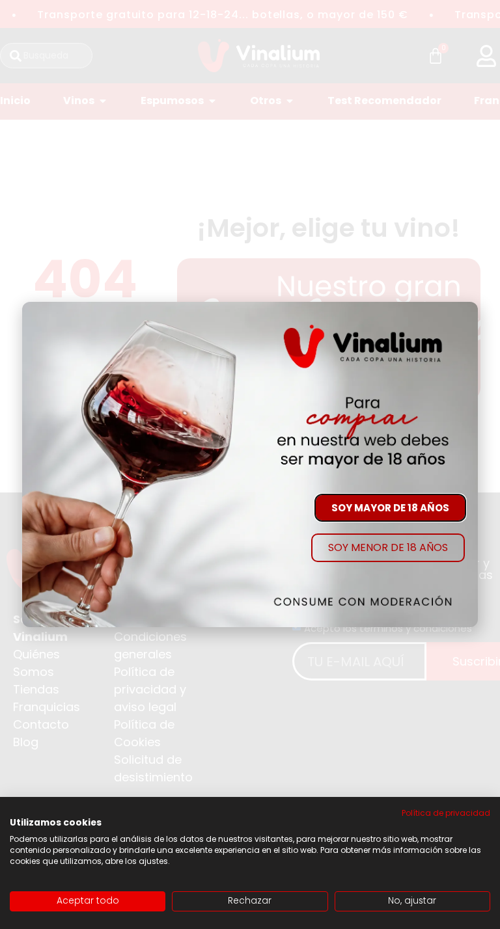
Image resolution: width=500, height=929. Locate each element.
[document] (250, 464)
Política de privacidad (446, 812)
